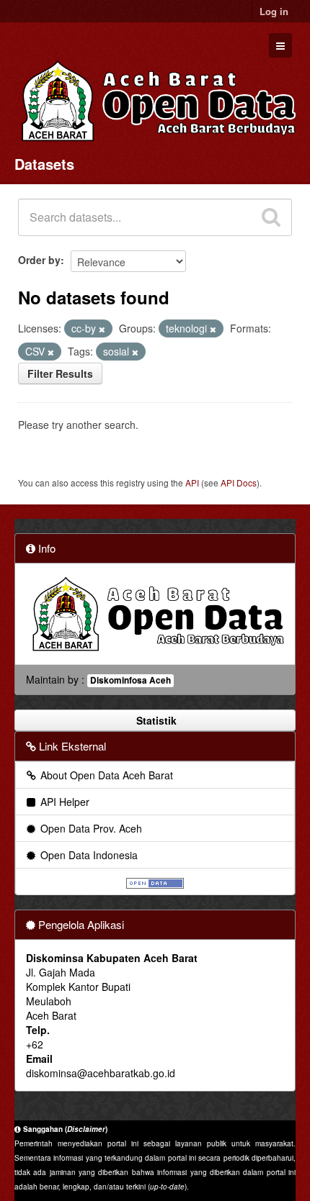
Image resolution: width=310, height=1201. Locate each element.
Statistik (155, 720)
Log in (274, 11)
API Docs (239, 482)
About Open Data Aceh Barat (105, 775)
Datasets (44, 163)
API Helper (63, 801)
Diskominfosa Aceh (130, 680)
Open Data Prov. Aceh (89, 828)
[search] (271, 217)
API (192, 482)
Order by (39, 260)
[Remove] (102, 329)
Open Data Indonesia (87, 855)
